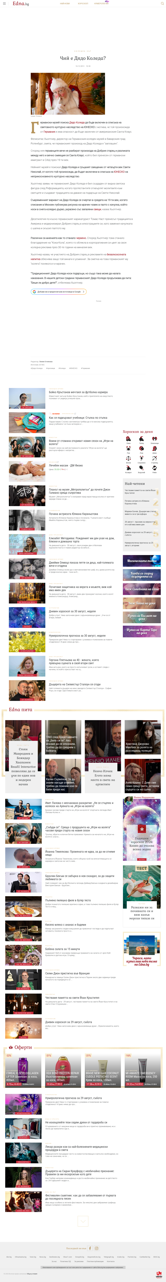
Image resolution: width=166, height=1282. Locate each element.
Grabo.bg (120, 1257)
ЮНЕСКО (119, 171)
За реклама (78, 1261)
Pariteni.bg (132, 1257)
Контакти (110, 1261)
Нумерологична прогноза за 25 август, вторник (139, 544)
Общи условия (32, 1274)
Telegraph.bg (109, 1257)
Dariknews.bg (54, 1257)
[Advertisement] (66, 326)
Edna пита (20, 709)
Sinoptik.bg (79, 1257)
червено (81, 238)
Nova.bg (42, 1257)
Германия (49, 131)
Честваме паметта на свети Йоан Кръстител (140, 491)
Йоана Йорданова (144, 797)
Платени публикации (95, 1261)
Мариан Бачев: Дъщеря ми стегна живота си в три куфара (140, 512)
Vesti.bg (33, 1257)
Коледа (63, 368)
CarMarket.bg (145, 1257)
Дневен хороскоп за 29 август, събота (139, 533)
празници (51, 368)
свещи (97, 209)
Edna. (21, 3)
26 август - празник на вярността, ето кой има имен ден (140, 523)
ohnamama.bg (68, 413)
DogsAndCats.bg (93, 1257)
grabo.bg (53, 462)
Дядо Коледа (77, 122)
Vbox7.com (67, 1257)
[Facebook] (90, 1248)
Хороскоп (83, 3)
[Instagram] (96, 1248)
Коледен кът (83, 51)
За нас (54, 1261)
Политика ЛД (65, 1261)
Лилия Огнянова (45, 361)
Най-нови (65, 3)
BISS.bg (156, 1257)
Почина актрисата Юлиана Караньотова (137, 502)
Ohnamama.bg (20, 1257)
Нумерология (101, 3)
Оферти (23, 1047)
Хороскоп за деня (138, 431)
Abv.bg (9, 1257)
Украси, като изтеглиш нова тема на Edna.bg (142, 961)
